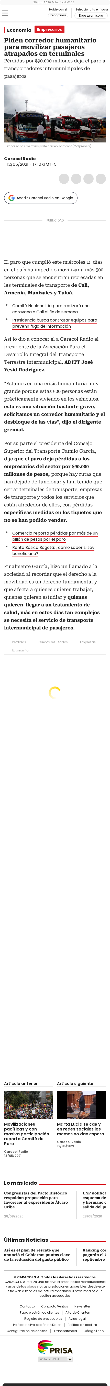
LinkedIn (88, 179)
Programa (58, 15)
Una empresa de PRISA (55, 1346)
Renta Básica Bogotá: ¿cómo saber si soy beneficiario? (53, 551)
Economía (19, 30)
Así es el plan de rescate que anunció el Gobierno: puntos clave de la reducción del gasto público (37, 1254)
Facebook (64, 179)
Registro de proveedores (43, 1319)
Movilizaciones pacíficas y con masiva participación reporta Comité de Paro (26, 1134)
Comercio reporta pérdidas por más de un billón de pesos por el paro (55, 536)
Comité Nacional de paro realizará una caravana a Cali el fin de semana (51, 309)
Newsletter (82, 1306)
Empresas (88, 642)
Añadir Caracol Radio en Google (45, 198)
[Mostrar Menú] (5, 13)
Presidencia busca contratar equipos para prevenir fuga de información (54, 323)
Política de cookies (82, 1325)
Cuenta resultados (53, 642)
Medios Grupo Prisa (55, 1359)
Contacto (27, 1306)
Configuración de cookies (27, 1331)
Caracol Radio (25, 13)
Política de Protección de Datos (37, 1325)
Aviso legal (77, 1319)
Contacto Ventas (54, 1306)
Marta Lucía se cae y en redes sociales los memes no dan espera (80, 1129)
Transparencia (65, 1331)
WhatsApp (101, 179)
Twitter (76, 179)
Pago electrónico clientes (39, 1313)
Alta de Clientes (77, 1313)
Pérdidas (19, 642)
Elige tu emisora (91, 15)
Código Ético (93, 1331)
